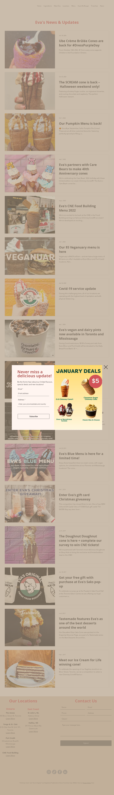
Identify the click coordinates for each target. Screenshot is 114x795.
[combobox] (33, 404)
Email (20, 389)
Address (21, 399)
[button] (106, 367)
